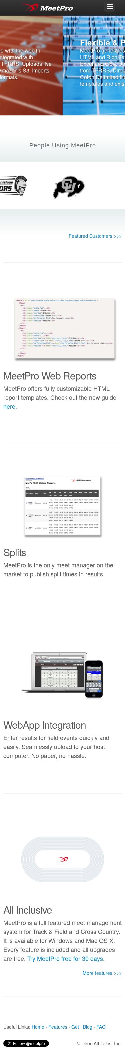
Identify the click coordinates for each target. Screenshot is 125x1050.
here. (10, 406)
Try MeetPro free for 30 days (65, 958)
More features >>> (102, 973)
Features (57, 1026)
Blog (87, 1026)
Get (75, 1026)
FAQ (101, 1026)
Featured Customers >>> (95, 235)
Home (38, 1026)
